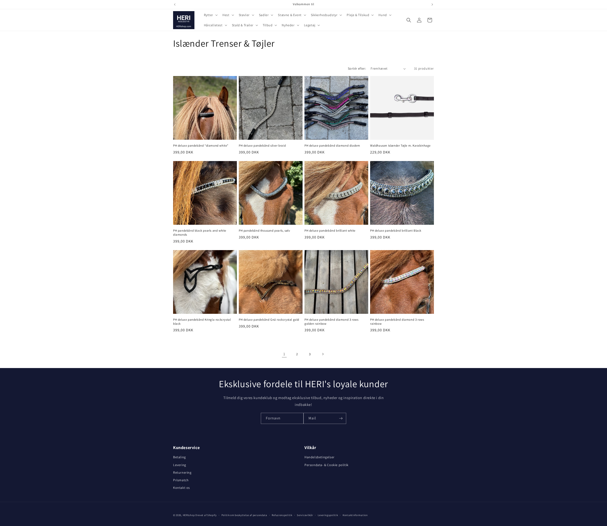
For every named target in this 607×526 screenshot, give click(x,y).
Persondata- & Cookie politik (326, 465)
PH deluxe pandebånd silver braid (262, 146)
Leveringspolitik (328, 515)
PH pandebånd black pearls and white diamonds (199, 233)
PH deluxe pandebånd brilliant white (329, 231)
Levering (179, 465)
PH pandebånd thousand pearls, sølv (264, 231)
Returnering (182, 472)
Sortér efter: (357, 68)
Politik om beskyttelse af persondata (244, 515)
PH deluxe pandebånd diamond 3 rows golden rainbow (331, 322)
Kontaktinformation (355, 515)
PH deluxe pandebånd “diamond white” (200, 146)
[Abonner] (341, 418)
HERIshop (189, 515)
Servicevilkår (305, 515)
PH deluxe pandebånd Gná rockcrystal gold (269, 320)
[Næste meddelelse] (432, 4)
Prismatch (181, 480)
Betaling (179, 457)
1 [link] (284, 353)
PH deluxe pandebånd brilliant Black (395, 231)
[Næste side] (322, 354)
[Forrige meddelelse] (175, 4)
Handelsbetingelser (319, 457)
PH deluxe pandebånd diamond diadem (332, 146)
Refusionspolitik (282, 515)
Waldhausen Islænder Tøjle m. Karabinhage (400, 146)
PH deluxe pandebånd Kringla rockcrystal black (202, 322)
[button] (210, 15)
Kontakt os (181, 488)
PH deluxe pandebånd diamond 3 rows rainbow (397, 322)
